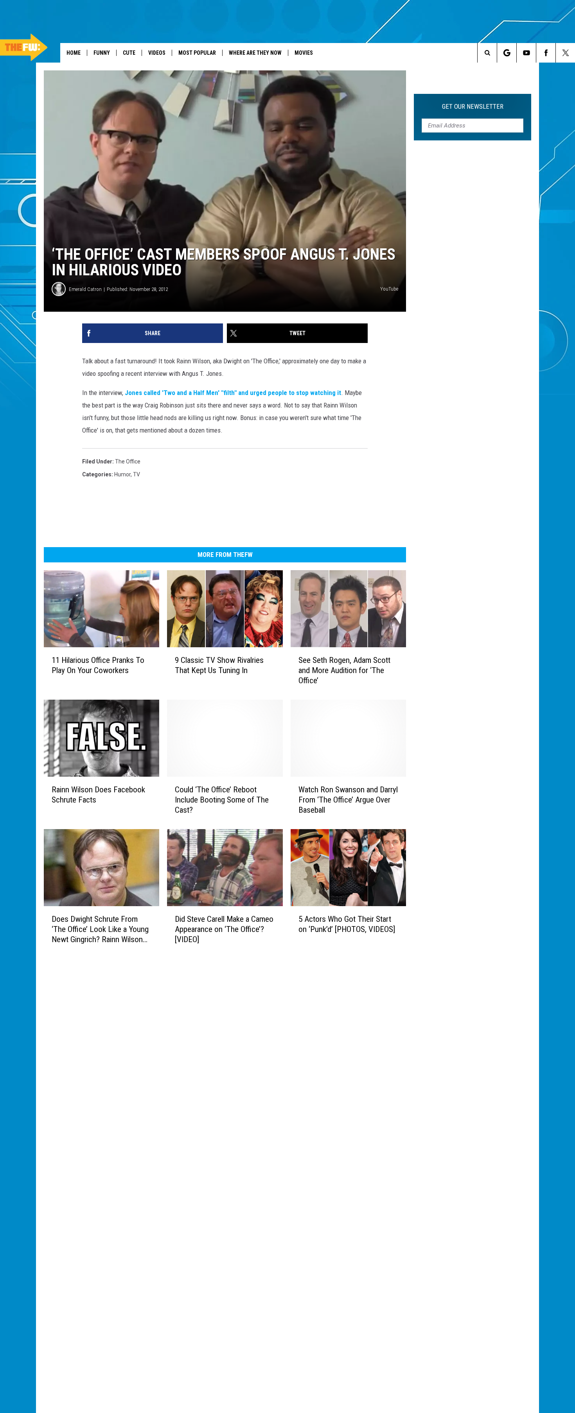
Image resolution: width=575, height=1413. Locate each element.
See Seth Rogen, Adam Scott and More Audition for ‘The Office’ (344, 670)
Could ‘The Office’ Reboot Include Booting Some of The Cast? (222, 800)
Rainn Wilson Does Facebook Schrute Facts (98, 794)
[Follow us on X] (565, 53)
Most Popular (197, 53)
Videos (156, 53)
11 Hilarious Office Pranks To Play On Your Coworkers (98, 665)
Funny (101, 53)
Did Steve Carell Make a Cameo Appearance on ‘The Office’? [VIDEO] (224, 929)
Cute (129, 53)
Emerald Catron (85, 289)
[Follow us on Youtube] (526, 53)
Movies (304, 53)
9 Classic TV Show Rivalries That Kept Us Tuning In (219, 665)
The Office (127, 461)
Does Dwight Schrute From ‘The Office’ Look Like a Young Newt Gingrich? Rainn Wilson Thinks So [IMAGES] (100, 929)
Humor (122, 474)
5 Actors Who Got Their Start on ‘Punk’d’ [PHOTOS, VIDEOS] (346, 924)
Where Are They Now (255, 53)
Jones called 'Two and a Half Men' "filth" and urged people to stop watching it (233, 393)
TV (136, 474)
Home (73, 53)
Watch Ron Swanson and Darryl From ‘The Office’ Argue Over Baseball (348, 800)
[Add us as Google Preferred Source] (506, 53)
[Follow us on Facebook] (545, 53)
